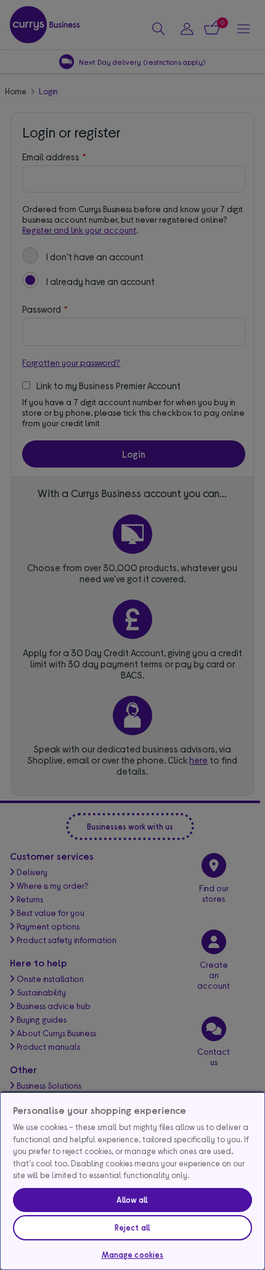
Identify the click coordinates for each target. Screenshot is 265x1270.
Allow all (132, 1200)
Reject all (132, 1227)
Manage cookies (133, 1255)
